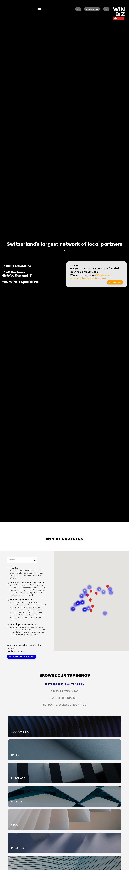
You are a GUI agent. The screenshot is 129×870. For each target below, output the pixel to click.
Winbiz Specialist (64, 698)
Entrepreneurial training (64, 684)
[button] (91, 591)
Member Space (92, 9)
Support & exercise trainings (64, 705)
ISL (106, 9)
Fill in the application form (21, 657)
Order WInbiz (115, 282)
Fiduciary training (64, 691)
